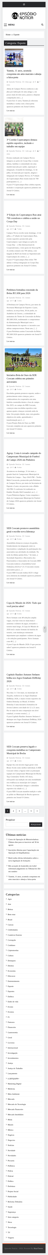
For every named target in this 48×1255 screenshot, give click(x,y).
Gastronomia (13, 1032)
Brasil (10, 920)
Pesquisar (10, 820)
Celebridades (13, 930)
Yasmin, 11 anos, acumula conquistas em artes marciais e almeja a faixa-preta (24, 74)
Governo (11, 1043)
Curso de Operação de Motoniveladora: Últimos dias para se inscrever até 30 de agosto (23, 842)
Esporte (10, 64)
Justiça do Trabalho (15, 1068)
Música (10, 1130)
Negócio (11, 1135)
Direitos (11, 966)
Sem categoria (13, 1217)
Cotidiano (11, 945)
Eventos (11, 1012)
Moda (10, 1120)
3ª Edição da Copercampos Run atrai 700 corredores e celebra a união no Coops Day (24, 218)
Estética (11, 997)
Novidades (12, 1156)
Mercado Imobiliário (16, 1115)
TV (9, 1232)
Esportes (11, 991)
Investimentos (13, 1058)
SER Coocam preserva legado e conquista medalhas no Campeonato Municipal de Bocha (24, 750)
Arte (9, 904)
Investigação (12, 1053)
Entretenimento (13, 981)
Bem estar (11, 914)
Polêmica (11, 1166)
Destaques (12, 961)
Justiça (10, 1063)
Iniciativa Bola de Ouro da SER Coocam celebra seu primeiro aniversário (22, 378)
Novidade (11, 1150)
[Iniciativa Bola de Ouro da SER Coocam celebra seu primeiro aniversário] (23, 360)
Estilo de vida (13, 1002)
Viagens (11, 1238)
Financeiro (12, 1027)
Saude (10, 1207)
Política (10, 1181)
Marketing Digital (14, 1084)
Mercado (11, 1099)
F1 (9, 1017)
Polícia (10, 1171)
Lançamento (12, 1073)
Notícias (11, 1145)
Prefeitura (11, 1186)
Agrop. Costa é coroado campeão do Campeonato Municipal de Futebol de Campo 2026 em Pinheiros (24, 456)
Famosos (11, 1022)
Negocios (11, 1140)
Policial (10, 1176)
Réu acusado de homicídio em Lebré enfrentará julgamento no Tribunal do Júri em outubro (24, 868)
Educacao (11, 976)
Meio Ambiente (14, 1094)
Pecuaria (11, 1161)
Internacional (13, 1048)
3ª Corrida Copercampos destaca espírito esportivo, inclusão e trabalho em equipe (22, 143)
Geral (10, 1038)
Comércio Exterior (15, 935)
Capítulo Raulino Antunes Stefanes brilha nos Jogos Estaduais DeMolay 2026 (24, 678)
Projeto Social (13, 1191)
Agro (10, 899)
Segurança (12, 1212)
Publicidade (12, 1197)
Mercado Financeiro (15, 1109)
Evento (10, 1007)
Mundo (10, 1125)
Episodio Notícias (15, 82)
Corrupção (12, 940)
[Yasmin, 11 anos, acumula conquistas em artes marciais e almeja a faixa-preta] (14, 58)
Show (10, 1222)
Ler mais (10, 111)
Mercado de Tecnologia (17, 1104)
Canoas (10, 925)
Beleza (10, 909)
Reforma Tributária (15, 1202)
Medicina (11, 1089)
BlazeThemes (38, 1248)
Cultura (10, 956)
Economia (12, 971)
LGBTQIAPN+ (13, 1079)
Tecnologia (12, 1227)
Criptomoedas (13, 950)
